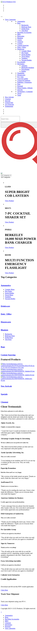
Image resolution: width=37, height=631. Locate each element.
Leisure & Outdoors (23, 80)
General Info (9, 103)
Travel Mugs (25, 56)
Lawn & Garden (22, 79)
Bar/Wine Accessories (24, 32)
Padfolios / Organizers (24, 82)
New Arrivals (9, 97)
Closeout (20, 42)
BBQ (19, 34)
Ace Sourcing (9, 104)
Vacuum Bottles (26, 60)
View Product (9, 201)
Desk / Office (21, 47)
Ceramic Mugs (26, 51)
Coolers (19, 43)
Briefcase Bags (26, 27)
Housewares (21, 75)
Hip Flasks (24, 53)
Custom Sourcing (23, 45)
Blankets (20, 38)
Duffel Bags (25, 29)
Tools (19, 95)
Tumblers (24, 58)
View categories (10, 628)
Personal (20, 86)
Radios (23, 71)
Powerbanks (25, 69)
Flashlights (20, 73)
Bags (19, 23)
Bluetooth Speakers (27, 67)
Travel (19, 93)
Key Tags (20, 77)
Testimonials (9, 106)
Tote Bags (24, 30)
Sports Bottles (25, 54)
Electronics (20, 64)
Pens (18, 84)
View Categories (10, 19)
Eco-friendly (21, 62)
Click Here (4, 590)
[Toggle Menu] (1, 16)
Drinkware (20, 49)
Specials (20, 90)
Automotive (21, 21)
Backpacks (24, 25)
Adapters (24, 66)
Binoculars (20, 36)
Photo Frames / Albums (24, 88)
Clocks (19, 40)
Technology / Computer (25, 91)
